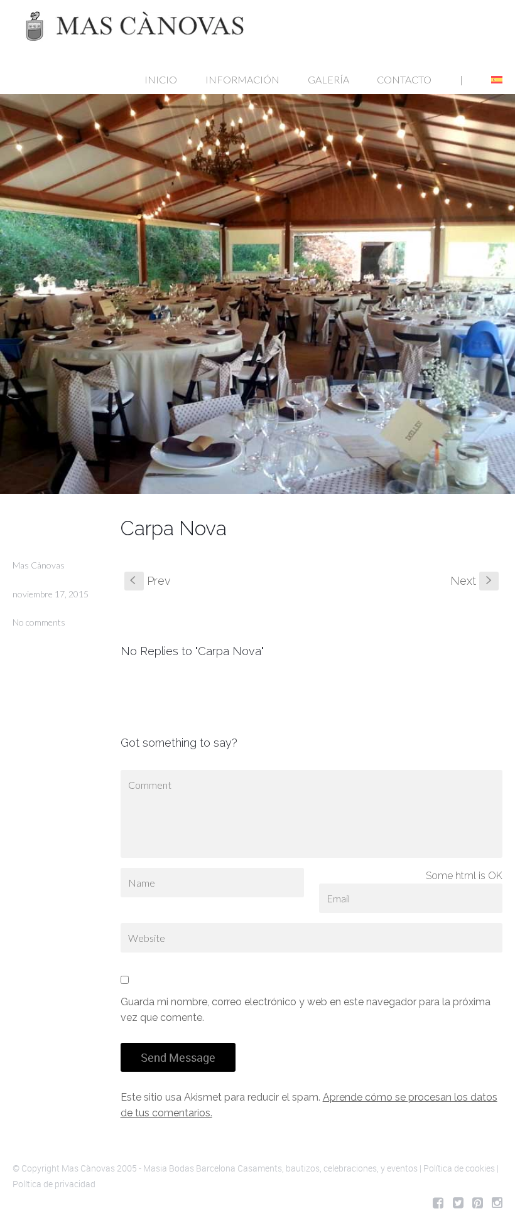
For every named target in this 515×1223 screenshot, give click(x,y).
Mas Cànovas (39, 565)
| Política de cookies (457, 1168)
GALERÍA (328, 79)
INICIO (160, 79)
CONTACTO (404, 79)
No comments (39, 622)
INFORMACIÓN (242, 79)
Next (472, 580)
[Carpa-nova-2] (257, 294)
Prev (150, 580)
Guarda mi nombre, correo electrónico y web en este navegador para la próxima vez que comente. (306, 1009)
